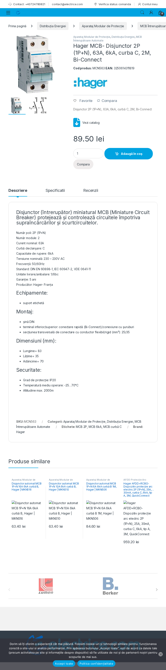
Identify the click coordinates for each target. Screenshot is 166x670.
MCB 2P (81, 427)
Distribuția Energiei (53, 26)
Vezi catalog (91, 122)
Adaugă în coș (131, 154)
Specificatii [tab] (55, 191)
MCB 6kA (95, 427)
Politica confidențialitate (96, 663)
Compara (109, 101)
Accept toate (64, 663)
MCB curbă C (112, 427)
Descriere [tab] (17, 191)
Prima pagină (17, 26)
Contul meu (150, 4)
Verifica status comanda (115, 4)
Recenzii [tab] (90, 191)
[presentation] (157, 589)
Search (142, 12)
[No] (160, 654)
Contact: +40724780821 (29, 4)
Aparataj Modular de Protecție (103, 26)
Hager (20, 432)
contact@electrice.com (67, 4)
